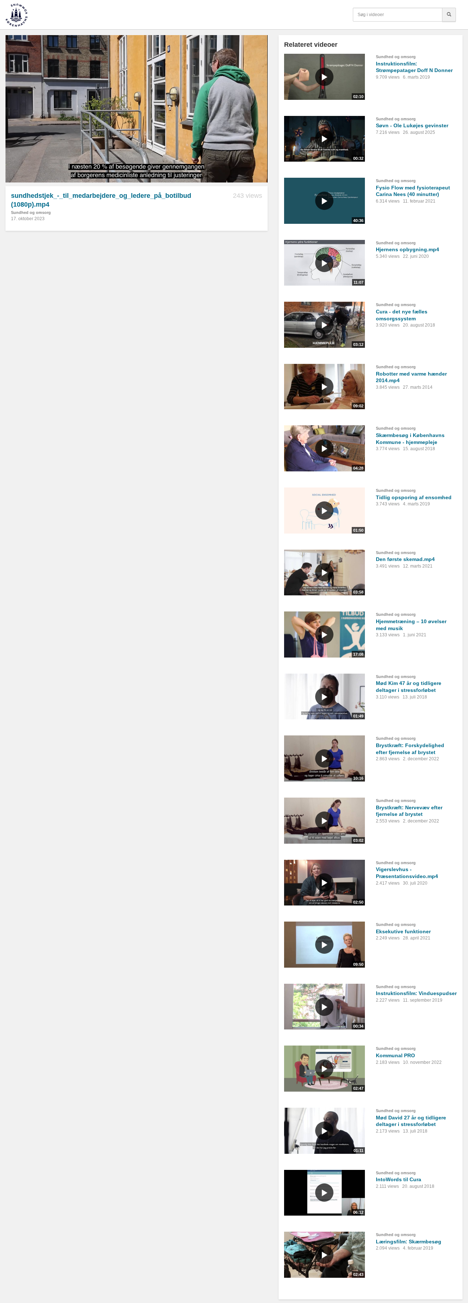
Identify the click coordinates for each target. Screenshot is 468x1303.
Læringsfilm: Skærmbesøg (408, 1241)
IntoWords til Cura (398, 1179)
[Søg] (449, 15)
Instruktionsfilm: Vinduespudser (416, 993)
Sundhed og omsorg (31, 212)
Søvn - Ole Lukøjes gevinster (412, 125)
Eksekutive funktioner (403, 931)
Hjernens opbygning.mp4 (407, 249)
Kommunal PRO (395, 1055)
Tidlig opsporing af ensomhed (414, 497)
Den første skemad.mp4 (405, 559)
